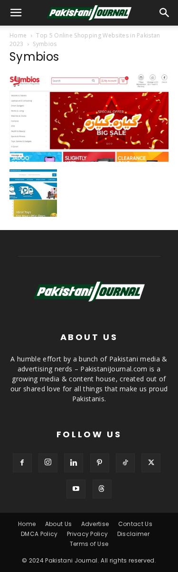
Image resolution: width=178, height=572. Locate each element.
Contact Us (135, 524)
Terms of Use (89, 544)
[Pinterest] (99, 462)
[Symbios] (89, 159)
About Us (58, 524)
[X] (150, 462)
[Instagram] (47, 462)
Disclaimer (133, 534)
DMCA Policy (39, 534)
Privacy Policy (87, 534)
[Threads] (102, 489)
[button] (164, 13)
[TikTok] (125, 462)
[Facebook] (22, 462)
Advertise (95, 524)
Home (18, 35)
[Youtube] (75, 489)
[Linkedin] (73, 462)
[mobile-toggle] (16, 13)
